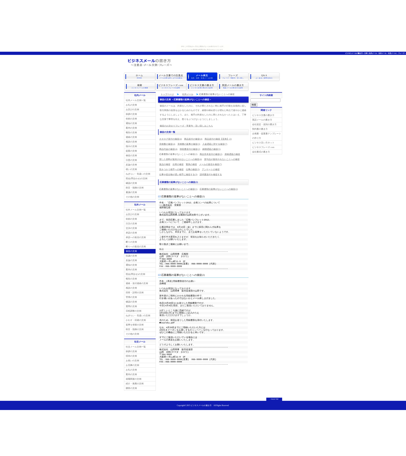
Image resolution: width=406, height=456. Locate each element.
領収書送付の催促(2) (190, 149)
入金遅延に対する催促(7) (214, 144)
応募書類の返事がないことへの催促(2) (219, 189)
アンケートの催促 (211, 169)
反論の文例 (131, 165)
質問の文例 (131, 306)
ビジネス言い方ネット (263, 142)
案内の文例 (131, 128)
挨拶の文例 (131, 114)
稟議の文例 (131, 192)
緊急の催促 (191, 164)
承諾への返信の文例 (136, 237)
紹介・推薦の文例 (135, 383)
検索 (140, 86)
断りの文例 (131, 242)
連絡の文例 (131, 137)
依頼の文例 (131, 119)
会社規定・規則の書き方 (264, 124)
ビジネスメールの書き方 (201, 405)
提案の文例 (131, 151)
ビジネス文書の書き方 (202, 86)
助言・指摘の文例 (135, 188)
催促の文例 (131, 155)
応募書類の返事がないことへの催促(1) (178, 189)
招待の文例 (131, 356)
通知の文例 (131, 123)
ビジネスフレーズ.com (170, 86)
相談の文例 (131, 142)
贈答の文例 (131, 388)
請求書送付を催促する (211, 174)
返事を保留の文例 (135, 325)
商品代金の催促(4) (168, 149)
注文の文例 (131, 223)
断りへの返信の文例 (136, 246)
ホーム (139, 76)
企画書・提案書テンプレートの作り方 (266, 135)
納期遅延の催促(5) (211, 149)
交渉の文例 (131, 228)
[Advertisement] (203, 22)
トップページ (167, 94)
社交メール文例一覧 (136, 347)
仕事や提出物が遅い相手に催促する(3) (178, 174)
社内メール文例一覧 (136, 100)
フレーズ (233, 76)
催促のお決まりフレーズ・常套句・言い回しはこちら (186, 126)
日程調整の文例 (133, 311)
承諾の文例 (131, 233)
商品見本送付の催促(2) (211, 154)
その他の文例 (132, 197)
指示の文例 (131, 146)
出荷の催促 (178, 164)
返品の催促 (164, 164)
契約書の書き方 (260, 129)
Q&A (264, 76)
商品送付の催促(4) (193, 139)
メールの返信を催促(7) (210, 164)
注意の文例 (131, 160)
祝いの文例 (131, 169)
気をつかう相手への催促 (171, 169)
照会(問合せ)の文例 (135, 274)
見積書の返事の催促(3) (188, 144)
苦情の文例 (131, 297)
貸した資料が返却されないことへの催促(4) (180, 159)
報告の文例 (131, 132)
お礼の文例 (131, 105)
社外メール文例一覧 (136, 210)
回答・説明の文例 (135, 292)
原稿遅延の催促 (232, 154)
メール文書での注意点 (171, 76)
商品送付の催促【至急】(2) (218, 139)
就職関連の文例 (133, 379)
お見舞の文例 (132, 365)
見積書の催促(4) (167, 144)
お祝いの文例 (132, 360)
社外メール (187, 94)
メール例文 (202, 76)
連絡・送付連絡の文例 (137, 283)
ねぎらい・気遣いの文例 (138, 174)
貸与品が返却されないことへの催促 (222, 159)
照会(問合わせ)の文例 (136, 178)
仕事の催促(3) (193, 169)
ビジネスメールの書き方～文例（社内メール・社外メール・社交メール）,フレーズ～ (375, 53)
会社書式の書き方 (261, 152)
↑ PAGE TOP (274, 399)
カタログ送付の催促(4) (170, 139)
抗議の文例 (131, 256)
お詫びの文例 (132, 109)
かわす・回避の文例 (136, 320)
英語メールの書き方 (233, 86)
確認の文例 (131, 183)
